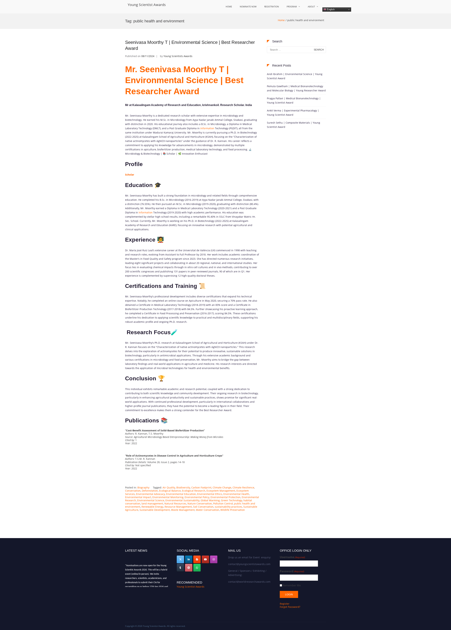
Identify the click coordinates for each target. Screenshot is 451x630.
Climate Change (222, 487)
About (311, 6)
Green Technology (231, 500)
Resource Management (178, 506)
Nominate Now (248, 6)
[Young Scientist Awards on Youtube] (205, 559)
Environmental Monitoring (167, 497)
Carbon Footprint (201, 487)
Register (284, 603)
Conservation (133, 490)
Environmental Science (150, 500)
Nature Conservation (199, 503)
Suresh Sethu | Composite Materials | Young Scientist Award (293, 125)
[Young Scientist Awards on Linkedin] (188, 559)
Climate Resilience (243, 487)
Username (292, 557)
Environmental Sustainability (182, 500)
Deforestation (150, 490)
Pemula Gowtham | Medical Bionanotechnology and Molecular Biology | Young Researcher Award (296, 88)
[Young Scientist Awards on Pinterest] (188, 568)
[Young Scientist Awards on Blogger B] (197, 559)
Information (207, 128)
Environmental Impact (138, 497)
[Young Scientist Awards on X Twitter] (180, 559)
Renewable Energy (152, 506)
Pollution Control (223, 503)
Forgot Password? (290, 607)
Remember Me (292, 585)
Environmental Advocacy (150, 494)
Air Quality (169, 487)
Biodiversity (183, 487)
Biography (143, 487)
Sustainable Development (155, 510)
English (330, 9)
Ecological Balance (170, 490)
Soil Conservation (203, 506)
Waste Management (183, 510)
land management (152, 503)
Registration (271, 6)
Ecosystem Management (220, 490)
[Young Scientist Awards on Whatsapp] (197, 568)
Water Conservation (207, 510)
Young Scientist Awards (147, 4)
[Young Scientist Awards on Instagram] (213, 559)
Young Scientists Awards (177, 56)
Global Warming (210, 500)
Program (292, 6)
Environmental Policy (197, 497)
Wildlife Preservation (232, 510)
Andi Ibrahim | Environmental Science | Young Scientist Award (294, 76)
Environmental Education (181, 494)
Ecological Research (193, 490)
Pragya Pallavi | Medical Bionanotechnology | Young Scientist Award (294, 100)
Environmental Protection (225, 497)
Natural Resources (175, 503)
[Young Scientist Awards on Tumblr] (180, 568)
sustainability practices (228, 506)
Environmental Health (236, 494)
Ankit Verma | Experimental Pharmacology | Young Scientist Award (293, 112)
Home (229, 6)
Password (292, 571)
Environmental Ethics (209, 494)
